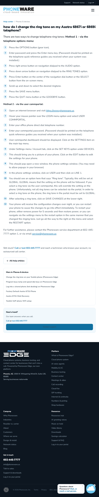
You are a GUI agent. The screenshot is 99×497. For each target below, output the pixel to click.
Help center (8, 21)
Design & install (10, 440)
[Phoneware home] (18, 10)
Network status (78, 3)
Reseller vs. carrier (11, 423)
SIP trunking (56, 392)
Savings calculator (59, 436)
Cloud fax (55, 388)
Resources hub (57, 415)
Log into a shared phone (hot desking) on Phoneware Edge (30, 286)
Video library (56, 428)
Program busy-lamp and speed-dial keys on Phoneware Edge (31, 282)
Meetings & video (58, 380)
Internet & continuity (59, 396)
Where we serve (10, 436)
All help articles (17, 260)
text (24, 248)
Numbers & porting (59, 401)
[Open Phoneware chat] (91, 489)
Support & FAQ (57, 440)
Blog (5, 448)
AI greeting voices (59, 419)
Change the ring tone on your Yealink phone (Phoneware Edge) (32, 277)
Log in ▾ (91, 3)
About (6, 428)
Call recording (57, 384)
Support (67, 3)
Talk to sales (8, 468)
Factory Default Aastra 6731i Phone (21, 291)
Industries (7, 419)
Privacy (44, 490)
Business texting (58, 372)
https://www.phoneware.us (60, 110)
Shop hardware (57, 405)
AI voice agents (57, 363)
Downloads (56, 432)
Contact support (49, 327)
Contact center (57, 376)
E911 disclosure (55, 490)
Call (17, 248)
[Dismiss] (83, 486)
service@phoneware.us (44, 233)
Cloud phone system (59, 359)
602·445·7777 (33, 248)
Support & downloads (12, 472)
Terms (36, 490)
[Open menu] (93, 10)
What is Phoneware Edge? (62, 355)
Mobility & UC (57, 368)
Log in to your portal (59, 444)
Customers (7, 432)
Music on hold (57, 423)
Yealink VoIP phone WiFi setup (18, 301)
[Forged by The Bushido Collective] (6, 490)
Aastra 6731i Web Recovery (17, 296)
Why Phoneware (10, 415)
